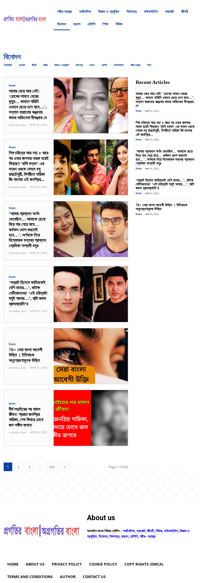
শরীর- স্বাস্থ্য (147, 536)
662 (52, 467)
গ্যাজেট (22, 65)
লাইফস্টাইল (119, 65)
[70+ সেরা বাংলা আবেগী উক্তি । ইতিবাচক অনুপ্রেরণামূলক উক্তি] (91, 356)
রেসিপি (104, 65)
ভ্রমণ (92, 65)
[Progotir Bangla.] (25, 18)
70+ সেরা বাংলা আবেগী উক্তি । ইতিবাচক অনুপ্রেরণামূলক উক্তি (25, 355)
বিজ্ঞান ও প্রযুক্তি (61, 65)
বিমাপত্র (79, 65)
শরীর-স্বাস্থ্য (135, 65)
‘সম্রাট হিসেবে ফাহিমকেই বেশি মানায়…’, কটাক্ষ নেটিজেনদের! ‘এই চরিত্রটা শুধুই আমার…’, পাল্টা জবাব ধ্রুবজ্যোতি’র (28, 293)
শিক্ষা (149, 65)
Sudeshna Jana (17, 124)
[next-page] (64, 467)
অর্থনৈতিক (8, 65)
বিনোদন (12, 85)
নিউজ (45, 65)
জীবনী (34, 65)
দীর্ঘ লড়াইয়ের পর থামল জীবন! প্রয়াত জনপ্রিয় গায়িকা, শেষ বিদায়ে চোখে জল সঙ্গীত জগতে (26, 417)
